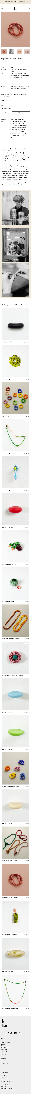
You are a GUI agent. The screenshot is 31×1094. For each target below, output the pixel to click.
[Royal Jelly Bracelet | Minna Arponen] (15, 880)
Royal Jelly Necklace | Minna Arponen (10, 638)
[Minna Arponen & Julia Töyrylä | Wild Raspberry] (15, 658)
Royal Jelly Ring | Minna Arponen (9, 416)
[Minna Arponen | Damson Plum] (15, 546)
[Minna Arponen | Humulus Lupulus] (15, 917)
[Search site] (26, 8)
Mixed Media (23, 88)
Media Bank (4, 1051)
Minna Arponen (14, 88)
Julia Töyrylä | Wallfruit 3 (7, 527)
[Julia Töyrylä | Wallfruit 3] (15, 509)
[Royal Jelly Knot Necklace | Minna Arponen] (15, 843)
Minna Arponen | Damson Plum (9, 564)
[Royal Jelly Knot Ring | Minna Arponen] (15, 768)
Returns (3, 1046)
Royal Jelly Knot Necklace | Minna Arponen (11, 860)
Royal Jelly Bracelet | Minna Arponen (10, 897)
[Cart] (29, 8)
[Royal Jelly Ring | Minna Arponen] (15, 398)
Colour (2, 105)
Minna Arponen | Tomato (7, 379)
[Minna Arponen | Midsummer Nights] (15, 991)
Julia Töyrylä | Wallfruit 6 (7, 342)
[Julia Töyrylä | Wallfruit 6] (15, 324)
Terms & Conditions (5, 1047)
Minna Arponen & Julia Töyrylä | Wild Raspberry (12, 675)
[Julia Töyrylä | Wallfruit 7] (15, 731)
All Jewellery (13, 86)
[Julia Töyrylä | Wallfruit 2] (15, 805)
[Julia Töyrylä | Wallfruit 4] (15, 954)
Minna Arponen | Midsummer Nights (10, 1008)
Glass (26, 86)
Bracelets (21, 86)
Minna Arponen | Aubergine (8, 601)
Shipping (3, 1044)
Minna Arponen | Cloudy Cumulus (9, 490)
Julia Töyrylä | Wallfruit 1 (7, 712)
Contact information (5, 1042)
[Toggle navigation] (2, 9)
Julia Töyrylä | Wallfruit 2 (7, 823)
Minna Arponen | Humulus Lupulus (9, 934)
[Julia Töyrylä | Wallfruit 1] (15, 694)
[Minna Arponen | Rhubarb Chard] (15, 435)
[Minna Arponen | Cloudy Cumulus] (15, 472)
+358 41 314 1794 (5, 1081)
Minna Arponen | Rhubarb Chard (9, 453)
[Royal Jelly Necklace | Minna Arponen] (15, 620)
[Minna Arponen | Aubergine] (15, 583)
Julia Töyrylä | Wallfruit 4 (7, 971)
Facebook (3, 1059)
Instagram (3, 1058)
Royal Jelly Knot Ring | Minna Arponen (10, 786)
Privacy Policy (4, 1049)
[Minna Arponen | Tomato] (15, 361)
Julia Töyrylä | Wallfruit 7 (7, 749)
